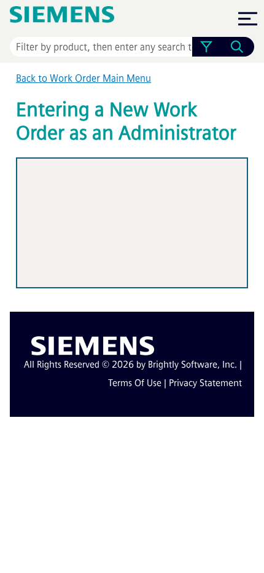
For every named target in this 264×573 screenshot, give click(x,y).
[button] (206, 47)
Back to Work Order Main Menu (83, 78)
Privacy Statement (205, 383)
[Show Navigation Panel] (247, 18)
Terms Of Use (134, 383)
